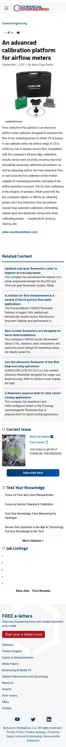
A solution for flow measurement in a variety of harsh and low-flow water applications (29, 300)
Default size (8, 32)
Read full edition (40, 436)
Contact (6, 708)
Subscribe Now (33, 472)
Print (18, 32)
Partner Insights (12, 651)
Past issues (37, 442)
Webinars (8, 645)
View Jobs (22, 590)
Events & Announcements (17, 657)
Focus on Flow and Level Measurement (29, 495)
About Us (7, 683)
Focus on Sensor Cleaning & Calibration (29, 504)
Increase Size (12, 32)
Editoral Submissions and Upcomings (25, 676)
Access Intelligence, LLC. (21, 728)
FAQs (5, 702)
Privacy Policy (15, 732)
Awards (6, 689)
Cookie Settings (36, 732)
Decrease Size (5, 32)
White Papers (10, 664)
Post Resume (41, 590)
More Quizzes (32, 540)
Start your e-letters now (23, 634)
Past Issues (9, 695)
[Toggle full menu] (6, 8)
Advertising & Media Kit (16, 670)
